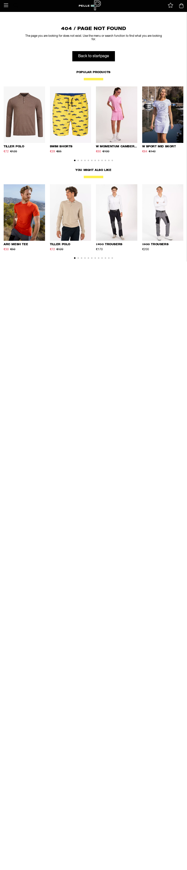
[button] (6, 5)
